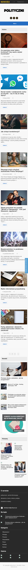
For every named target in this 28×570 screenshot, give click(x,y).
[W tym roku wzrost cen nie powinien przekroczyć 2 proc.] (23, 557)
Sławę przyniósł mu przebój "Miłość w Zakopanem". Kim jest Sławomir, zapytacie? (13, 209)
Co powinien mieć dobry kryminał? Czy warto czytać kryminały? (11, 52)
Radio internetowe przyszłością (13, 289)
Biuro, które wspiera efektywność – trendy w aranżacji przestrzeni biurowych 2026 (17, 406)
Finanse (4, 537)
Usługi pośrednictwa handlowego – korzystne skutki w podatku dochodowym (7, 457)
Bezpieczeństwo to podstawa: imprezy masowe (12, 250)
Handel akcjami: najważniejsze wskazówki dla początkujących (18, 447)
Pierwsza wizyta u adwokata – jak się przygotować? (12, 378)
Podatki (4, 544)
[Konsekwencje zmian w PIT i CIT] (23, 555)
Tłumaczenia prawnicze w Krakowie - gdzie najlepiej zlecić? (20, 475)
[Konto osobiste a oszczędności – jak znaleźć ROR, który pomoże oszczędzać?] (5, 557)
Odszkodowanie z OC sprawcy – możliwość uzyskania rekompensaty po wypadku (7, 466)
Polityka (4, 534)
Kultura (4, 547)
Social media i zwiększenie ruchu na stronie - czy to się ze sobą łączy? (13, 93)
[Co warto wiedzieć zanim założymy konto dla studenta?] (14, 557)
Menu (14, 23)
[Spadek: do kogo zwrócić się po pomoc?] (14, 555)
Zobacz (5, 67)
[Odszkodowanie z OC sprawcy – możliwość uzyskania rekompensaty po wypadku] (5, 555)
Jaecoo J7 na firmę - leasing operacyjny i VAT (15, 384)
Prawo (4, 542)
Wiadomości (5, 532)
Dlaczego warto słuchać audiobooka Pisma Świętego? (12, 170)
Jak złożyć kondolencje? (10, 131)
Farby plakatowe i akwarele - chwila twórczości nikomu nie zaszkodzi (12, 328)
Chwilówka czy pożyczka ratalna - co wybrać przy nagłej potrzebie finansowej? (17, 396)
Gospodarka (5, 539)
